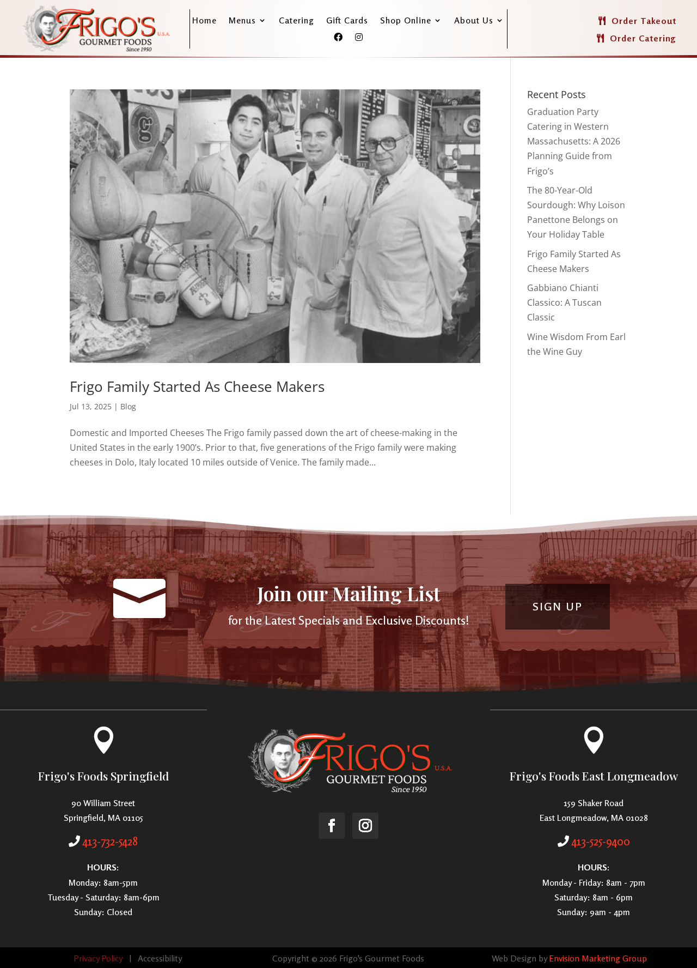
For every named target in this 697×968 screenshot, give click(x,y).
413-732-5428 (110, 841)
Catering (296, 21)
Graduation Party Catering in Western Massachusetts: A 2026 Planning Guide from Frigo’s (573, 141)
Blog (128, 406)
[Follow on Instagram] (365, 826)
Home (204, 21)
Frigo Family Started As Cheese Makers (197, 386)
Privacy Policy (98, 958)
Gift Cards (347, 21)
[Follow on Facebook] (332, 826)
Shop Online (405, 21)
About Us (473, 21)
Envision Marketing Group (598, 958)
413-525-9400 (601, 841)
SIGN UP (558, 606)
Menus (242, 21)
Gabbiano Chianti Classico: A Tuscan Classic (564, 302)
